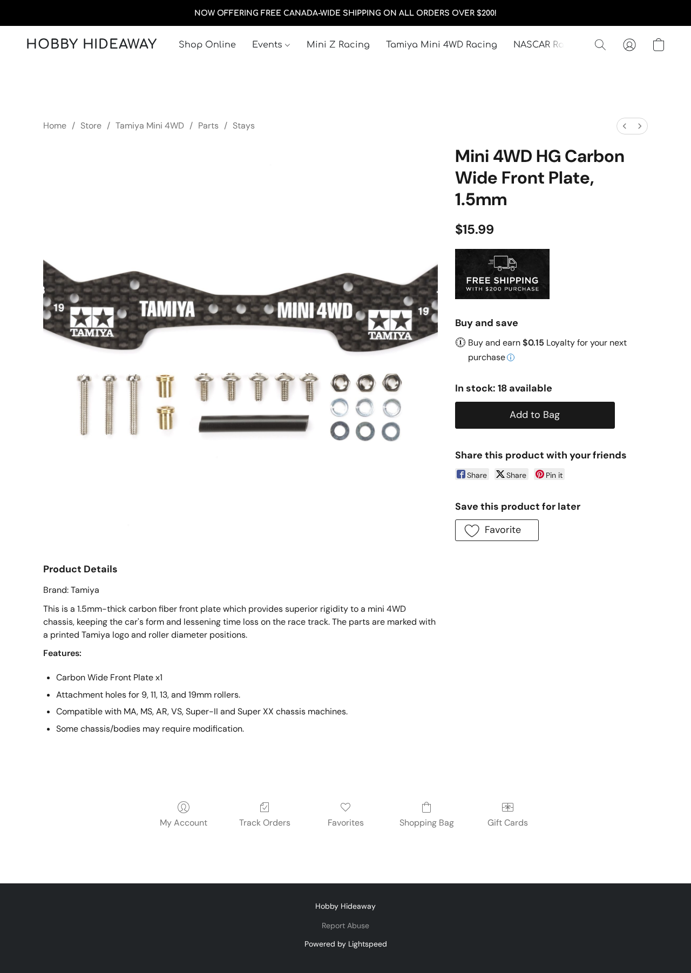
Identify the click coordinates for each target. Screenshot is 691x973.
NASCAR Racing (548, 45)
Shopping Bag (426, 822)
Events (268, 45)
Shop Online (207, 45)
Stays (244, 125)
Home (54, 125)
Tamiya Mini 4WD (150, 125)
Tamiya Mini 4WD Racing (441, 45)
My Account (183, 822)
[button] (91, 44)
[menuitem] (624, 126)
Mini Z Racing (338, 45)
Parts (208, 125)
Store (90, 125)
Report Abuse (345, 925)
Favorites (346, 822)
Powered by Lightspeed (345, 944)
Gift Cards (507, 822)
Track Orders (264, 822)
